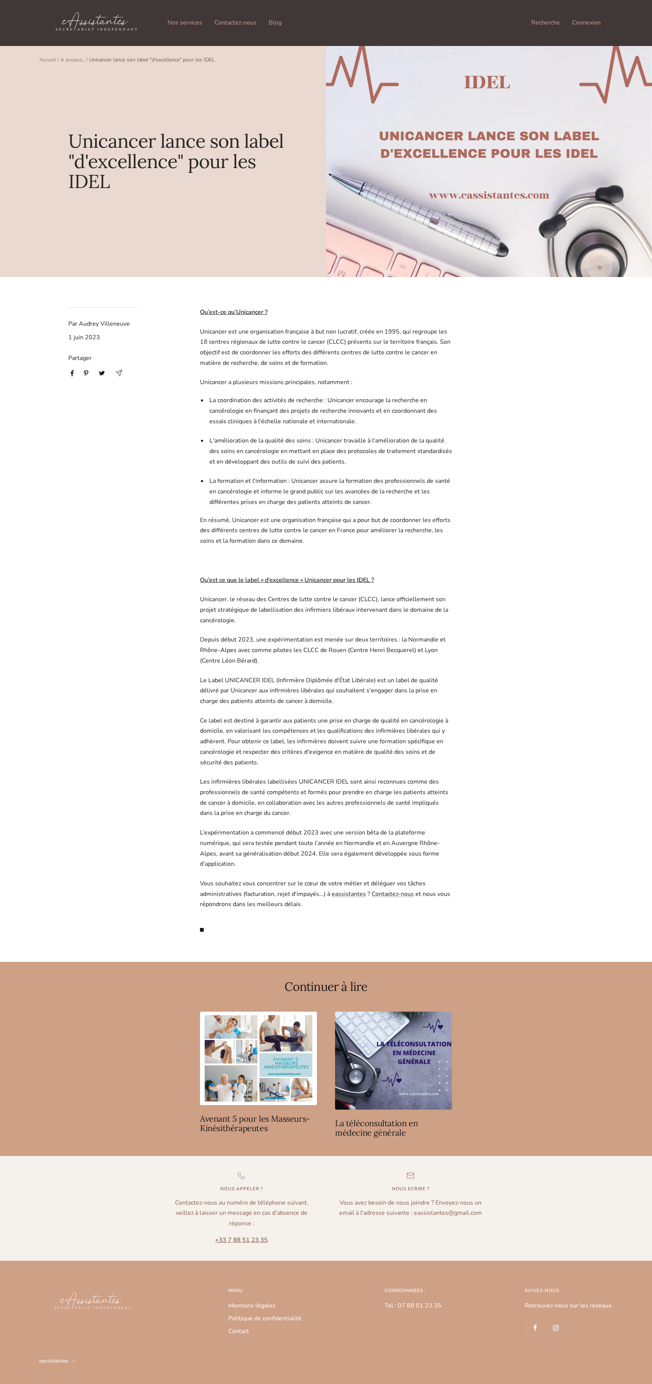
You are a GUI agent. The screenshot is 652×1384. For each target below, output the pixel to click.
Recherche (545, 22)
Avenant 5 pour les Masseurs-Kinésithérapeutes (255, 1123)
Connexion (586, 22)
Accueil (47, 59)
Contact (238, 1331)
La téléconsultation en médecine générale (376, 1128)
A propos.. (72, 59)
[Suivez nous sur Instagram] (556, 1327)
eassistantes (349, 894)
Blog (275, 22)
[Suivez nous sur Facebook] (535, 1327)
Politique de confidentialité (264, 1318)
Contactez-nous (235, 22)
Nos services (185, 22)
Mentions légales (251, 1305)
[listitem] (72, 373)
